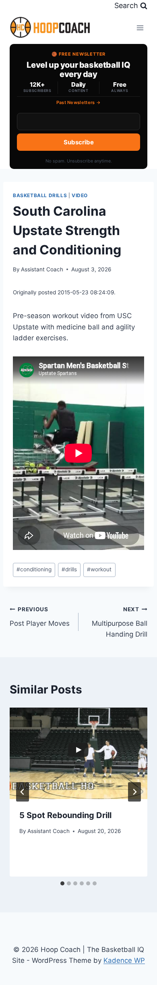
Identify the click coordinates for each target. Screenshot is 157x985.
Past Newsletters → (78, 102)
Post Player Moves (40, 616)
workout (99, 569)
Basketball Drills (40, 195)
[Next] (134, 792)
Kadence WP (124, 960)
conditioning (34, 569)
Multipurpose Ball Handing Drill (119, 622)
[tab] (62, 883)
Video (80, 195)
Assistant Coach (42, 269)
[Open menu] (139, 27)
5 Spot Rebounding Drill (65, 815)
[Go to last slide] (22, 792)
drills (69, 569)
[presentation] (78, 754)
